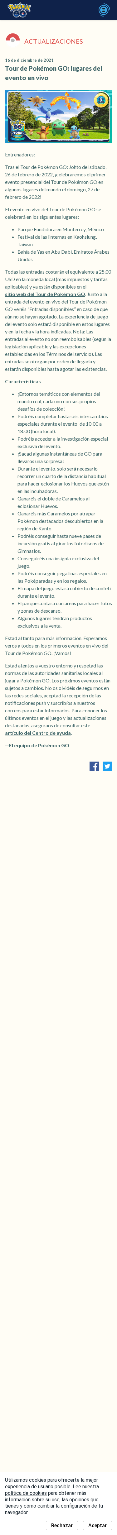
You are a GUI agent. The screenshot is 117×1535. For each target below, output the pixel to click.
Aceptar (97, 1525)
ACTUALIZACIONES (53, 41)
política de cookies (26, 1493)
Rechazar (62, 1525)
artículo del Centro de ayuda (38, 733)
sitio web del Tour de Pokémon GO (45, 294)
